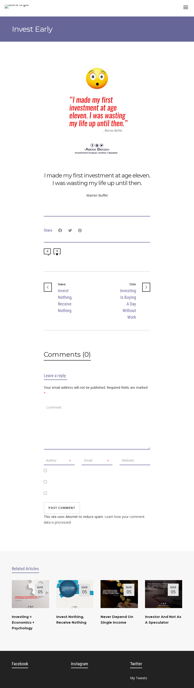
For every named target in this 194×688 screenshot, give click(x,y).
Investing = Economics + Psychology (23, 622)
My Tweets (138, 678)
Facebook (20, 663)
